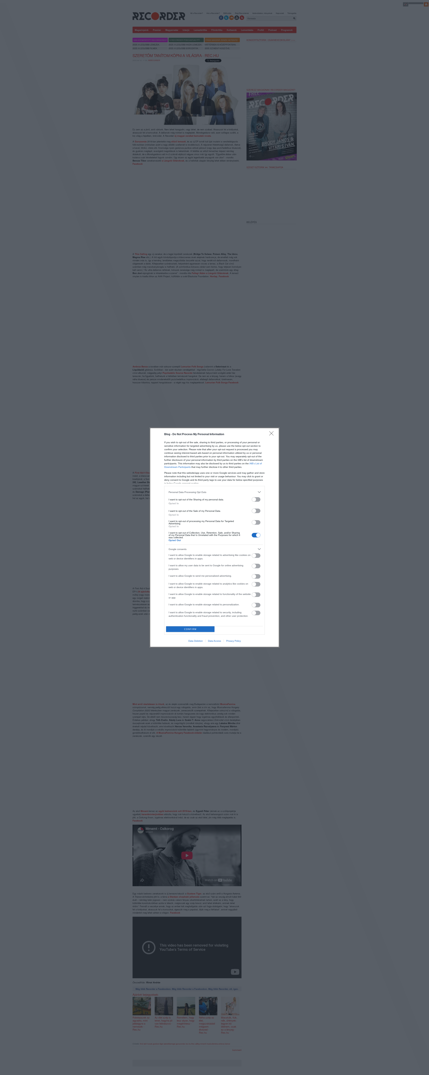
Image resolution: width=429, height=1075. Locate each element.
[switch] (256, 499)
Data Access (214, 641)
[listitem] (214, 492)
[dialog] (214, 537)
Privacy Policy (233, 641)
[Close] (272, 434)
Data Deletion (195, 641)
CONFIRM (190, 629)
